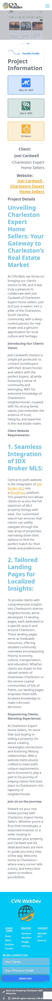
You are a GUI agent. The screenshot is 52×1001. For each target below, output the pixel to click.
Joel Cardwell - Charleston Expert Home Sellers (27, 186)
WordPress (18, 492)
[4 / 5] (26, 25)
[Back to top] (45, 984)
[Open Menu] (47, 6)
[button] (21, 43)
